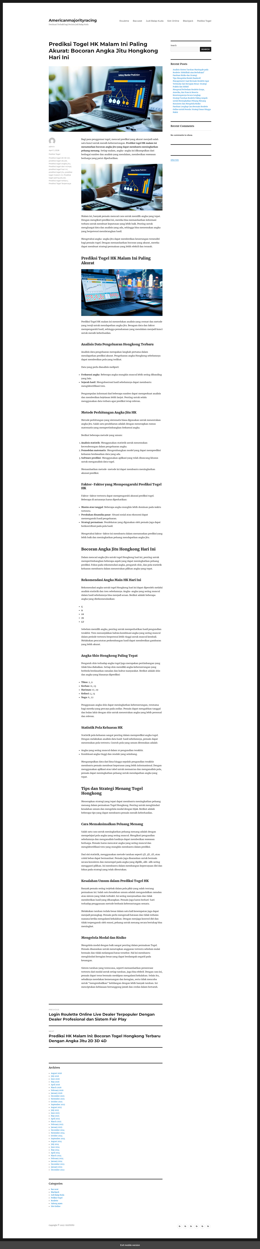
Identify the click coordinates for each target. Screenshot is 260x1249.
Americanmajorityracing (73, 20)
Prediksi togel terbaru (58, 181)
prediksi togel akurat (58, 161)
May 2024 (55, 1150)
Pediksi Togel (204, 21)
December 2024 (57, 1130)
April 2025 (55, 1119)
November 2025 (58, 1099)
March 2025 (56, 1121)
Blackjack (188, 21)
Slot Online (173, 21)
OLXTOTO (70, 1225)
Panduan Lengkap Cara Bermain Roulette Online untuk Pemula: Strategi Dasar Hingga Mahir (192, 109)
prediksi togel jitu (56, 172)
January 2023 (56, 1167)
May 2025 (55, 1116)
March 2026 (56, 1087)
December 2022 (57, 1170)
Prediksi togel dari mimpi (60, 166)
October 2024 (56, 1136)
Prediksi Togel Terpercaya (60, 183)
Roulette (124, 21)
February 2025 (57, 1124)
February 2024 (57, 1158)
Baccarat (137, 21)
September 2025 (58, 1104)
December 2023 (57, 1164)
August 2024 (56, 1141)
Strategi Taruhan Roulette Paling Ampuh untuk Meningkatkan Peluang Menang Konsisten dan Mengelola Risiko (190, 101)
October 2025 (56, 1102)
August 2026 (56, 1073)
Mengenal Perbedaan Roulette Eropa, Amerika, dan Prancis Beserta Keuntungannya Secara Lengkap (188, 92)
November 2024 (58, 1133)
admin (52, 146)
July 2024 (55, 1144)
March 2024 (56, 1156)
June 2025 (55, 1113)
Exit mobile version (130, 1245)
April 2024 (55, 1153)
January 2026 (56, 1093)
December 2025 (57, 1096)
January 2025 (56, 1127)
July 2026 (55, 1076)
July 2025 (55, 1110)
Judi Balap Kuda (154, 21)
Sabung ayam (56, 1203)
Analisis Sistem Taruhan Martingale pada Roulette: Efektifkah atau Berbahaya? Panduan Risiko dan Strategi (190, 73)
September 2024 (58, 1138)
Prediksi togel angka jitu (59, 163)
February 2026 (57, 1090)
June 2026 (55, 1079)
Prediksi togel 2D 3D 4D (59, 158)
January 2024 (56, 1161)
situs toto (175, 160)
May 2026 (55, 1082)
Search (174, 45)
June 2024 (55, 1147)
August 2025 (56, 1107)
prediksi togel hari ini (58, 169)
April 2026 (55, 1085)
